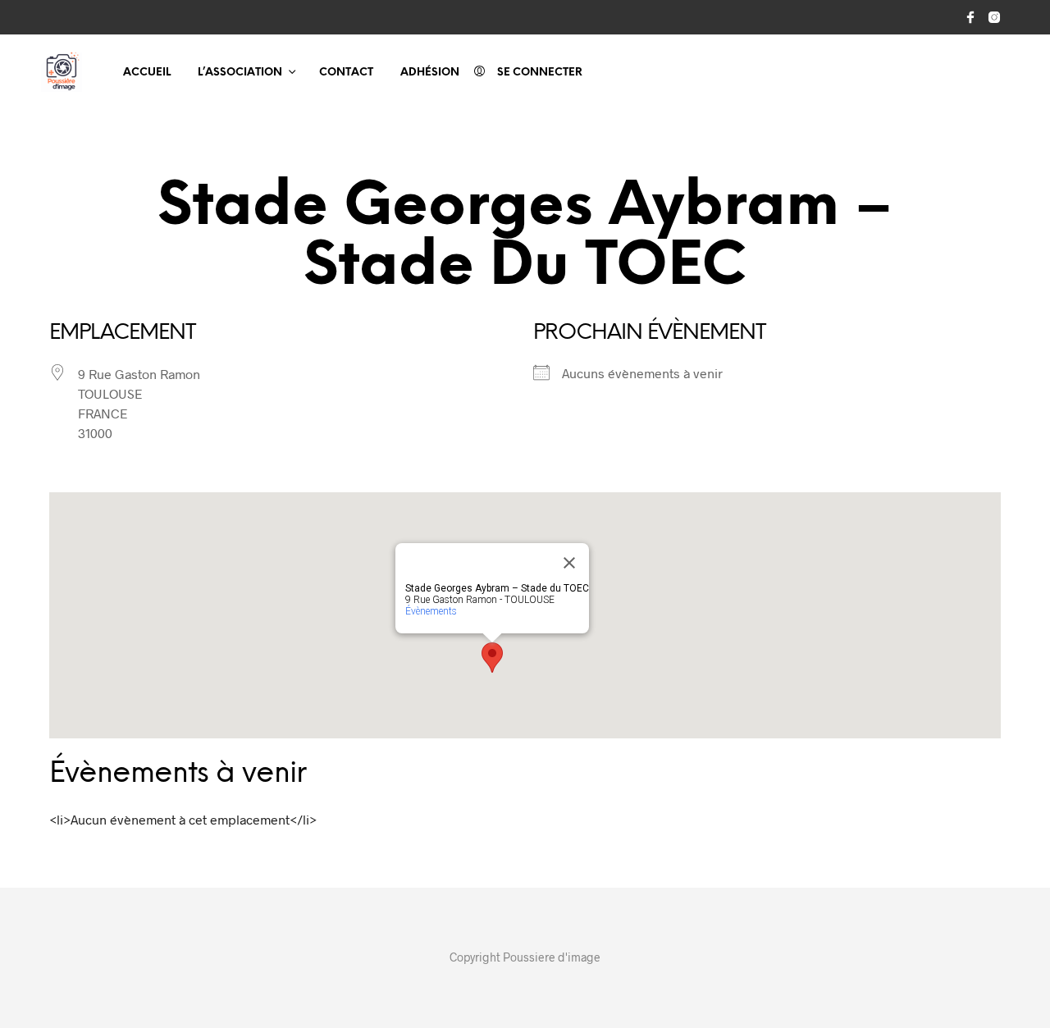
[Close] (569, 563)
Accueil (147, 72)
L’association (240, 72)
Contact (346, 72)
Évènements (431, 611)
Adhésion (429, 72)
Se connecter (539, 72)
